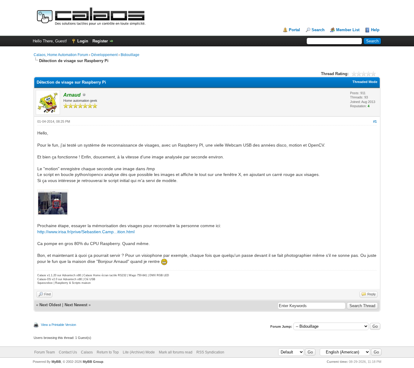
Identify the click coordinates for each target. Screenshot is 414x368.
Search (318, 30)
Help (375, 30)
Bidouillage (130, 55)
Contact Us (68, 352)
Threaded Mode (364, 82)
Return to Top (108, 352)
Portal (294, 30)
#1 (375, 121)
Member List (347, 30)
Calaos (87, 352)
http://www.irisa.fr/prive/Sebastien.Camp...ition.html (86, 231)
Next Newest (76, 305)
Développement (104, 55)
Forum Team (44, 352)
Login (82, 41)
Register (100, 41)
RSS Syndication (210, 352)
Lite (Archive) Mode (139, 352)
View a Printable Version (58, 325)
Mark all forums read (175, 352)
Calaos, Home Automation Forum (61, 55)
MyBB (56, 361)
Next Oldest (50, 305)
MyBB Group (93, 361)
